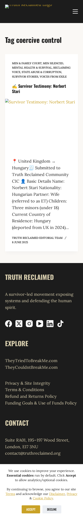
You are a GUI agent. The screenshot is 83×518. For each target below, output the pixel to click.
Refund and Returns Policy (31, 396)
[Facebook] (8, 323)
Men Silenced (53, 63)
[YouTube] (39, 323)
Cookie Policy (43, 498)
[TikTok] (60, 323)
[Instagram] (29, 323)
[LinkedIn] (50, 323)
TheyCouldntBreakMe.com (31, 367)
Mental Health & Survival (32, 67)
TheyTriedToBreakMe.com (31, 360)
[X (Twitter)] (18, 323)
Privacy (72, 494)
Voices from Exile (53, 76)
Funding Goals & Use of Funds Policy (41, 403)
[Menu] (75, 11)
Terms (10, 494)
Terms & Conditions (24, 389)
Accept (31, 509)
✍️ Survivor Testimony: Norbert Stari (39, 88)
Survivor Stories (25, 76)
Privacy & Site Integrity (27, 383)
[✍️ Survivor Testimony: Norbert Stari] (41, 126)
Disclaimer (57, 494)
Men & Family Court (27, 63)
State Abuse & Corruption (41, 72)
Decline (52, 509)
